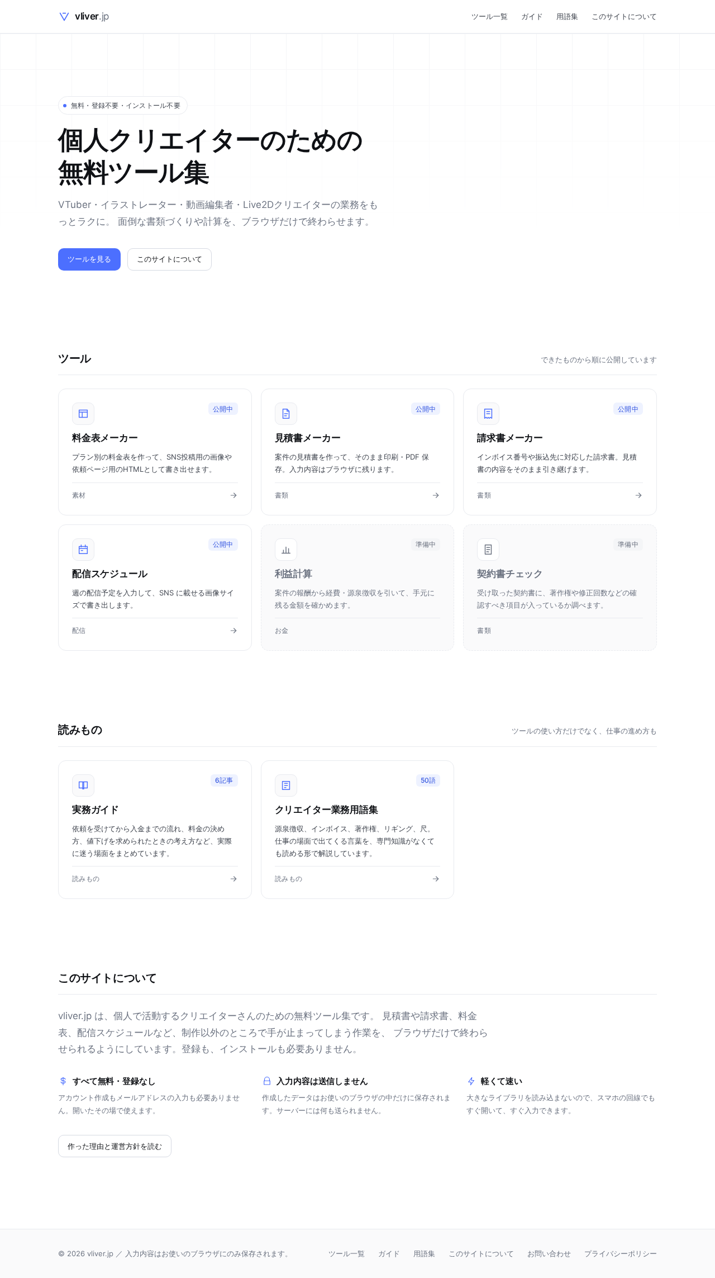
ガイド (532, 16)
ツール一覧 (489, 16)
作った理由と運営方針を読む (115, 1146)
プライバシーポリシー (620, 1253)
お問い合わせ (549, 1253)
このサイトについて (624, 16)
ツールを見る (89, 258)
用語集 (567, 16)
